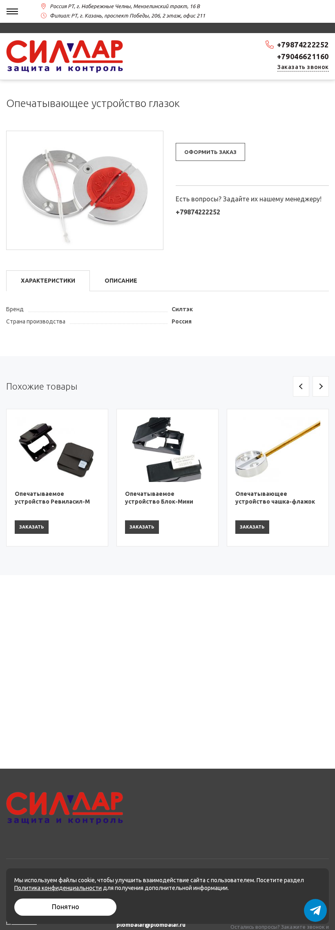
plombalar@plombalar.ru (150, 924)
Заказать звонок (303, 67)
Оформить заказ (210, 152)
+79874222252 (303, 44)
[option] (57, 477)
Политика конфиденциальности (58, 888)
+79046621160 (303, 56)
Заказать (31, 526)
